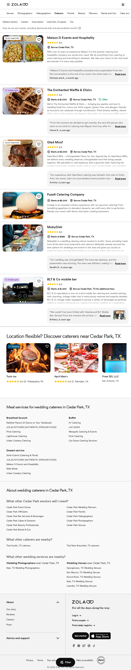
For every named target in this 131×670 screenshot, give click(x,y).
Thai (71, 22)
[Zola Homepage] (20, 4)
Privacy (29, 660)
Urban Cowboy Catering (18, 440)
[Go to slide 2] (21, 60)
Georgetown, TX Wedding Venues (84, 568)
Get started (80, 636)
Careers (10, 619)
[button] (39, 39)
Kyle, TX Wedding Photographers (23, 568)
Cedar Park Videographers (80, 516)
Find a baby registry (82, 625)
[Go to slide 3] (24, 60)
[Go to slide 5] (28, 112)
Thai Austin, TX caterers (18, 545)
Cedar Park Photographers (80, 520)
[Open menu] (8, 4)
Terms (40, 660)
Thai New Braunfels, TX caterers (83, 545)
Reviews (10, 614)
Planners (93, 13)
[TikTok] (94, 646)
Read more (120, 74)
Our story (11, 609)
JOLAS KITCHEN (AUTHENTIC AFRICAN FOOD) (31, 427)
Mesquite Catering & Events (83, 431)
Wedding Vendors (10, 22)
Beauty (81, 13)
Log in (75, 615)
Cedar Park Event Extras (18, 507)
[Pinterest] (78, 646)
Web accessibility (84, 660)
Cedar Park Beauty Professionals (22, 525)
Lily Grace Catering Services (83, 440)
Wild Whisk (12, 468)
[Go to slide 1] (19, 60)
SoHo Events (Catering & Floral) (22, 455)
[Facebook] (73, 646)
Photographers (25, 13)
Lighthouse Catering (16, 436)
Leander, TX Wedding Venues (81, 586)
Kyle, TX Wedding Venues (79, 581)
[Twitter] (83, 646)
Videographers (43, 13)
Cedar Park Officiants (17, 511)
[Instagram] (89, 646)
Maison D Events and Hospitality (22, 464)
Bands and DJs (108, 13)
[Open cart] (123, 4)
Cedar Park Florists (76, 511)
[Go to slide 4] (26, 60)
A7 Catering (75, 422)
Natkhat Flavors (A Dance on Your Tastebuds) (29, 422)
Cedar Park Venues (76, 525)
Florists (70, 13)
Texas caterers (37, 22)
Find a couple (79, 620)
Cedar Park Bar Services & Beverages (25, 516)
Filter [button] (68, 662)
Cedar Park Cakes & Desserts (20, 520)
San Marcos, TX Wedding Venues (83, 572)
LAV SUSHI (74, 427)
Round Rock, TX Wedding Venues (83, 577)
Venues (10, 13)
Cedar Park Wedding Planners (81, 507)
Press (9, 624)
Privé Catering (13, 431)
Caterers (58, 13)
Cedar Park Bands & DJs (18, 529)
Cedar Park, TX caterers (56, 22)
